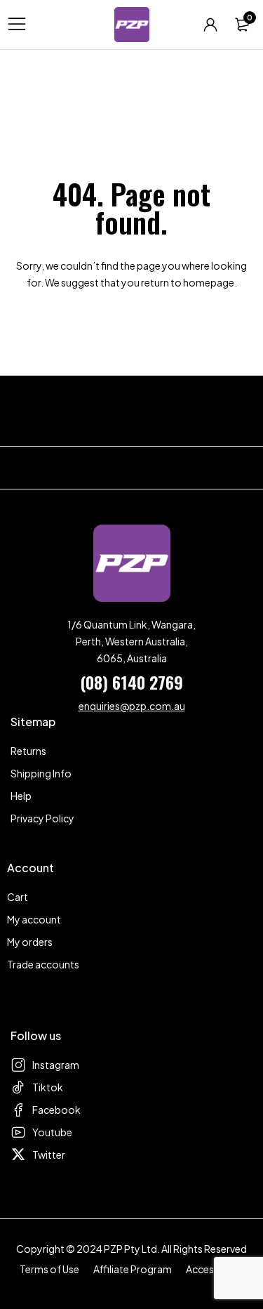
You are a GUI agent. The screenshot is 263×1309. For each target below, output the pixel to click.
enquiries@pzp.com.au (132, 705)
